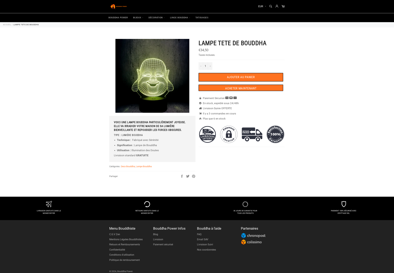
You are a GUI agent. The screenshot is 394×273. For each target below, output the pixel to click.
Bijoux (137, 17)
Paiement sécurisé (163, 244)
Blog (155, 234)
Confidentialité (117, 249)
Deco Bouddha (128, 166)
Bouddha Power (118, 17)
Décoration (156, 17)
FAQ (199, 234)
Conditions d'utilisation (121, 254)
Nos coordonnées (206, 249)
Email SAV (202, 239)
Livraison (158, 239)
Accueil (7, 25)
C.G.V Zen (114, 234)
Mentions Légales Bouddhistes (126, 239)
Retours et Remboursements (124, 244)
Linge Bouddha (179, 17)
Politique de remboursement (124, 260)
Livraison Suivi (205, 244)
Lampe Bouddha (144, 166)
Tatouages (202, 17)
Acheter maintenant (241, 88)
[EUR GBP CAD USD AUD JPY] (262, 6)
